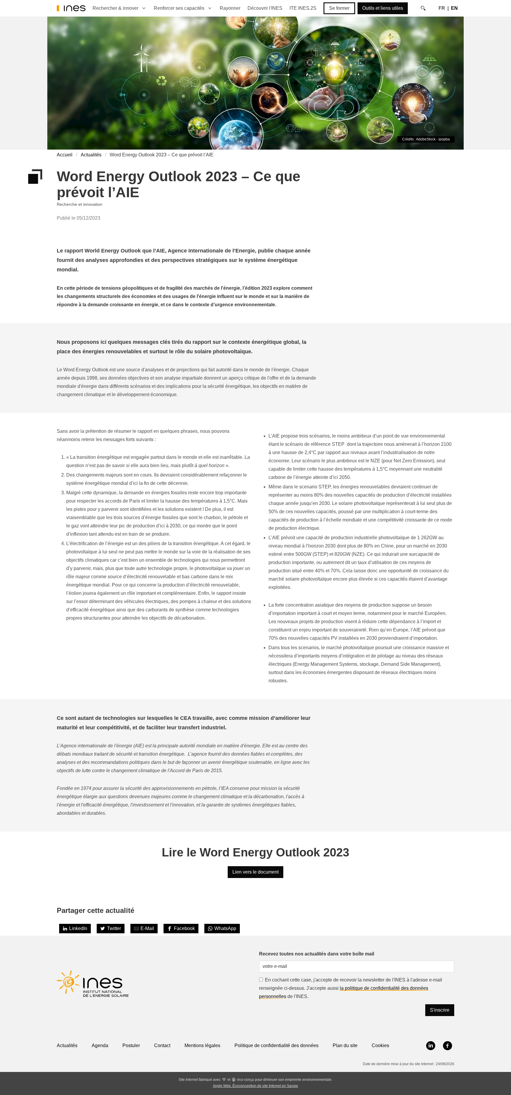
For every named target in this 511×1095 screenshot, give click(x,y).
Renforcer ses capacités (179, 8)
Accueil (64, 154)
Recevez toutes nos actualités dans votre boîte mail (316, 953)
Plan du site (345, 1045)
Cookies (380, 1045)
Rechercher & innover (115, 8)
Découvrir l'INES (265, 8)
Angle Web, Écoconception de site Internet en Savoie (255, 1086)
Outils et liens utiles (382, 8)
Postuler (131, 1045)
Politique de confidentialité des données (276, 1045)
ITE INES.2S (303, 8)
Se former (339, 8)
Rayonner (230, 8)
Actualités (91, 154)
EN (454, 8)
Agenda (100, 1045)
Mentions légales (202, 1045)
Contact (162, 1045)
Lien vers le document (255, 871)
